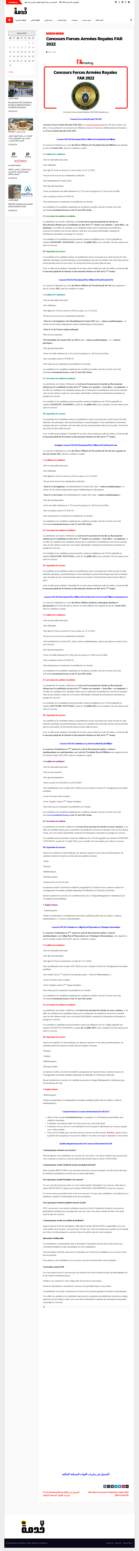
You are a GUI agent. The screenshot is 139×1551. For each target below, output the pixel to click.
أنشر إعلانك (99, 20)
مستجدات (74, 20)
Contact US (109, 1543)
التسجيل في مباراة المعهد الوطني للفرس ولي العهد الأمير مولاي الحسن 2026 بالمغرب (20, 138)
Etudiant (11, 131)
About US (118, 1543)
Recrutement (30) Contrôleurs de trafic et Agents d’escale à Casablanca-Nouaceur (20, 104)
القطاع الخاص (35, 20)
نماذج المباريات (62, 20)
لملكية (65, 1474)
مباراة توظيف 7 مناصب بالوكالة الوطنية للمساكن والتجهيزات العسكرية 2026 (19, 171)
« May (10, 72)
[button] (131, 20)
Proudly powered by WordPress (16, 1543)
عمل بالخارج (48, 20)
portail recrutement (93, 125)
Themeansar (43, 1543)
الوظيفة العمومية (20, 20)
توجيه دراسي (86, 20)
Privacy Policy (127, 1543)
